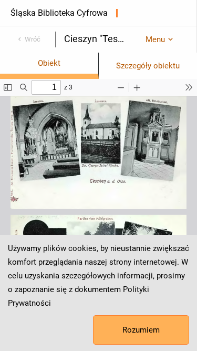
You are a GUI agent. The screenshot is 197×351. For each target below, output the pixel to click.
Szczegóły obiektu (148, 66)
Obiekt (49, 63)
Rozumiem (141, 330)
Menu (155, 39)
